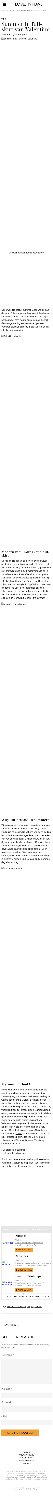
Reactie (7, 1355)
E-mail (7, 1402)
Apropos (20, 1236)
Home (3, 10)
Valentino (6, 1163)
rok (28, 1306)
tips (10, 10)
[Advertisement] (26, 280)
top (32, 1306)
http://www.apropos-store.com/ (29, 1243)
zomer (38, 1306)
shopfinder (29, 1163)
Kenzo (4, 577)
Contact (26, 1463)
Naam (7, 1388)
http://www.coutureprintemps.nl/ (29, 1283)
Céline (35, 1137)
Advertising (26, 1458)
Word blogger (26, 1461)
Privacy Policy (26, 1455)
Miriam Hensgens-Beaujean (14, 34)
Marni (19, 1133)
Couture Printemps (28, 1276)
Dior (17, 1140)
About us (26, 1452)
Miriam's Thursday (16, 1306)
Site (4, 1416)
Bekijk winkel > (24, 1250)
